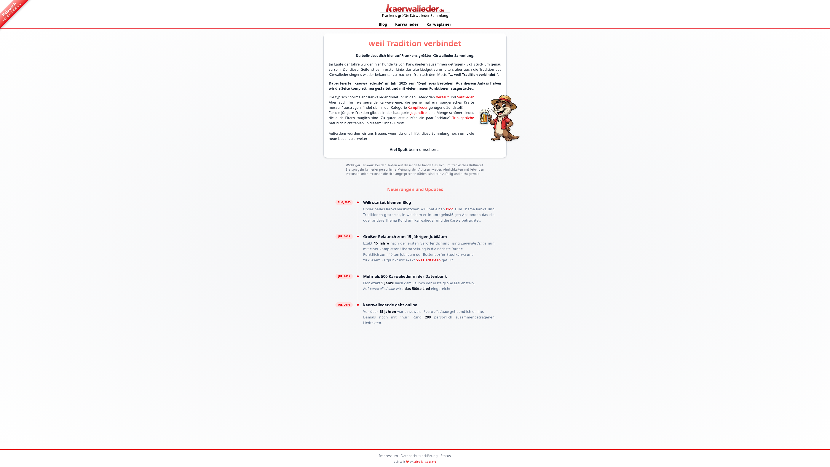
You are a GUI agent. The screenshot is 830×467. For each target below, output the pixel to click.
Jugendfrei (419, 112)
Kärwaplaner (438, 24)
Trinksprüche (463, 117)
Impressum (388, 455)
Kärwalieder (406, 24)
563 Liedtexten (428, 260)
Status (446, 455)
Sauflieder (465, 97)
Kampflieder (418, 107)
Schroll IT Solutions (424, 462)
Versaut (442, 97)
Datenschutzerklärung (419, 455)
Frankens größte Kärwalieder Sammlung (415, 15)
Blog (383, 24)
